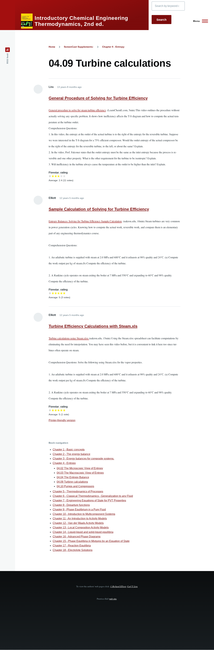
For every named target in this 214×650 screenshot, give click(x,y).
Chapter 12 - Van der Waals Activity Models (78, 523)
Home (52, 46)
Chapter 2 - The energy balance (71, 454)
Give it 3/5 (58, 176)
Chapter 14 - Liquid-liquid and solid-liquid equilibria (83, 532)
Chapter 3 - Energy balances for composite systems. (83, 458)
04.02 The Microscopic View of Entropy (80, 468)
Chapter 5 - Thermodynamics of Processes (78, 491)
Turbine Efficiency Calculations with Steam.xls (93, 326)
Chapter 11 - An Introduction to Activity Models (80, 518)
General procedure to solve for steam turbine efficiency (77, 110)
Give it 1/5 (52, 176)
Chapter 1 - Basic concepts (69, 449)
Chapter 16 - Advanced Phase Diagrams (76, 536)
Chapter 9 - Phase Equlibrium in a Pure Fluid (79, 509)
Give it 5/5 (64, 176)
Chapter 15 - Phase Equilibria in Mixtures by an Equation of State (91, 541)
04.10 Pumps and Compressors (75, 486)
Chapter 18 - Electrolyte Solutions (72, 550)
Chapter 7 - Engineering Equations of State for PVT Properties (89, 500)
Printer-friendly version (62, 420)
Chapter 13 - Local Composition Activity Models (81, 527)
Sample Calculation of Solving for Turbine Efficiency (99, 209)
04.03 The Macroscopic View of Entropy (80, 472)
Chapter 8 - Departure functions (71, 505)
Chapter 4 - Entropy (113, 46)
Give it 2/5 (55, 176)
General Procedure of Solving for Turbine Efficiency (98, 98)
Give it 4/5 (61, 176)
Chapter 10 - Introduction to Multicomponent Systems (84, 514)
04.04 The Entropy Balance (73, 477)
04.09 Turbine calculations (72, 481)
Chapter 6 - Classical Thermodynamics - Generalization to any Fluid (93, 496)
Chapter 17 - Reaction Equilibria (72, 545)
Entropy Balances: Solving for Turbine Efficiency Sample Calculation (85, 221)
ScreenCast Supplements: (78, 46)
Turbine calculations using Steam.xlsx (69, 338)
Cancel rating (50, 176)
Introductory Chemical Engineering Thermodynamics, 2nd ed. (81, 21)
